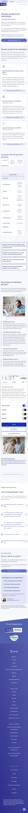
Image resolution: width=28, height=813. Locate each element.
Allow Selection (14, 429)
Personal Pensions (5, 9)
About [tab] (23, 382)
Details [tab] (14, 382)
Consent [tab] (5, 382)
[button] (3, 4)
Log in (21, 4)
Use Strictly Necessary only (14, 433)
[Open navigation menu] (25, 4)
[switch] (24, 410)
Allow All (14, 424)
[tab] (4, 1)
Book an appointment (13, 571)
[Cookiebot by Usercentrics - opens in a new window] (20, 378)
